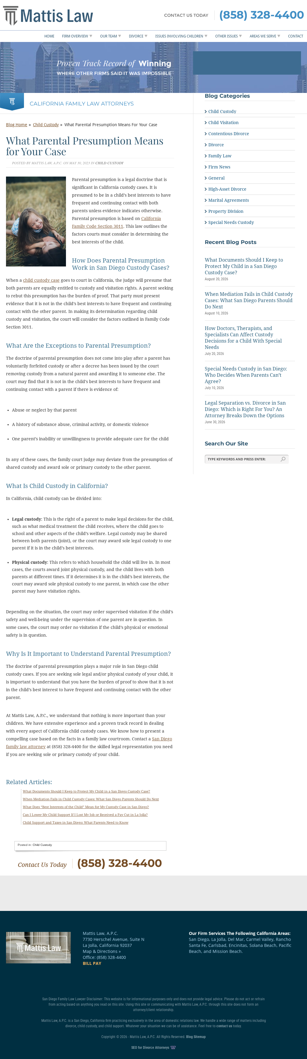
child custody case (41, 280)
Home (49, 36)
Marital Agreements (228, 200)
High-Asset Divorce (227, 189)
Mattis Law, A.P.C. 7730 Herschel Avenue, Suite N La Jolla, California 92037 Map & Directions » (114, 942)
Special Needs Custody (231, 222)
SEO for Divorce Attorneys (150, 1048)
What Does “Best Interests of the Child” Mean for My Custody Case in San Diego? (86, 807)
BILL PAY (92, 963)
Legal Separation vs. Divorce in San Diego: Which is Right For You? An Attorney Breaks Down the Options (245, 409)
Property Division (225, 211)
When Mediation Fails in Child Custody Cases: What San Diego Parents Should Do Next (91, 799)
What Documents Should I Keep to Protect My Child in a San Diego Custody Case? (86, 791)
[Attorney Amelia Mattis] (89, 67)
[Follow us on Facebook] (90, 978)
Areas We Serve (263, 36)
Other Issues (226, 36)
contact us (224, 1026)
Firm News (219, 167)
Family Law (219, 155)
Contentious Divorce (228, 133)
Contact (295, 36)
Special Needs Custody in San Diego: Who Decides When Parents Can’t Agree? (246, 375)
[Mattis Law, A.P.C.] (59, 15)
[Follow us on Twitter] (108, 978)
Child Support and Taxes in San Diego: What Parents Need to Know (75, 823)
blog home (16, 124)
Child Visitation (223, 122)
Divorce (136, 36)
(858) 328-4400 (261, 14)
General (216, 178)
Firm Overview (75, 36)
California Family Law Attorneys (82, 103)
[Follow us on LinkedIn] (126, 978)
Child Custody (46, 124)
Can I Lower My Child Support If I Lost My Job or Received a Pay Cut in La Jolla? (85, 815)
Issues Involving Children (179, 36)
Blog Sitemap (196, 1037)
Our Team (108, 36)
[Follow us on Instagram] (144, 978)
